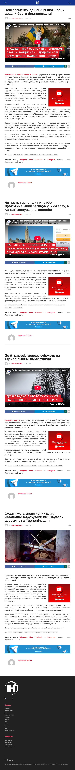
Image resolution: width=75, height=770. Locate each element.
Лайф (6, 721)
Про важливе (8, 742)
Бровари (23, 305)
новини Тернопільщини (42, 305)
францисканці (47, 154)
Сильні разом (8, 740)
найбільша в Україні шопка (33, 154)
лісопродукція (36, 632)
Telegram (23, 160)
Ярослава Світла (17, 18)
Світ (6, 728)
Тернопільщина (9, 710)
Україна (7, 726)
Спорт (6, 724)
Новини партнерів (9, 730)
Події (6, 713)
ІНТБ (10, 154)
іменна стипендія (14, 305)
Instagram (51, 160)
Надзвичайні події (9, 715)
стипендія (8, 307)
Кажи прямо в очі (9, 744)
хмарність (59, 465)
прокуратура (46, 632)
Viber (31, 160)
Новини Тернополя (19, 465)
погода (41, 465)
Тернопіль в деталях (10, 746)
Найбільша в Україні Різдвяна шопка (21, 75)
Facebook (38, 160)
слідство (54, 632)
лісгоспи (27, 632)
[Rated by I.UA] (9, 699)
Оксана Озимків (31, 465)
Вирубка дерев (18, 632)
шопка (55, 154)
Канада (31, 305)
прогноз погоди (49, 465)
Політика (7, 719)
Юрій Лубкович (18, 307)
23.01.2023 (28, 18)
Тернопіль (7, 708)
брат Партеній (18, 154)
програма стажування (57, 305)
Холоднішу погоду (12, 420)
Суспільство (8, 717)
